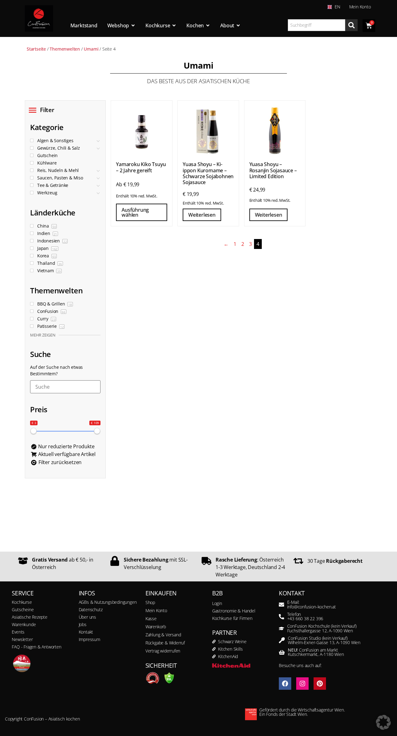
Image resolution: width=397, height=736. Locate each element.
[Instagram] (302, 683)
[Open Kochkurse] (174, 25)
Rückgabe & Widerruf (165, 643)
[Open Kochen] (207, 25)
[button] (383, 722)
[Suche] (351, 25)
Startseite (36, 49)
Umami (91, 49)
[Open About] (238, 25)
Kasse (151, 618)
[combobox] (317, 25)
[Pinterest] (320, 683)
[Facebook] (285, 683)
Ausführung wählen (135, 212)
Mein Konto (360, 7)
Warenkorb (155, 627)
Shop (150, 602)
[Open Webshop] (133, 25)
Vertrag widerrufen (162, 651)
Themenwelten (65, 49)
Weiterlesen (202, 214)
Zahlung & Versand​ (163, 635)
